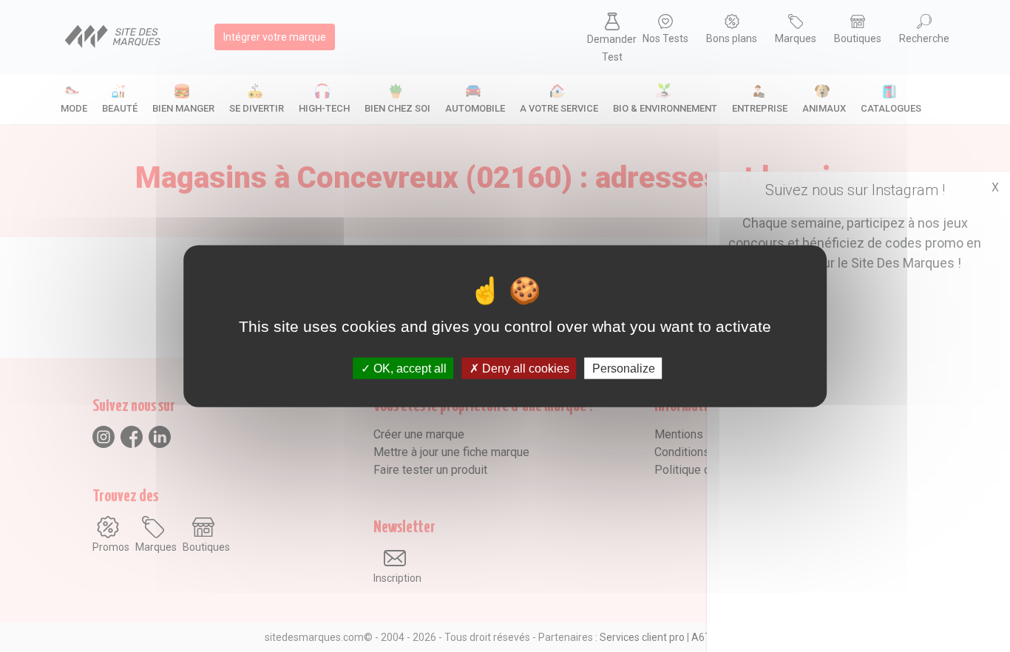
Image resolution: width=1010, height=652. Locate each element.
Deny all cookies (524, 367)
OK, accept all (408, 367)
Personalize (623, 367)
